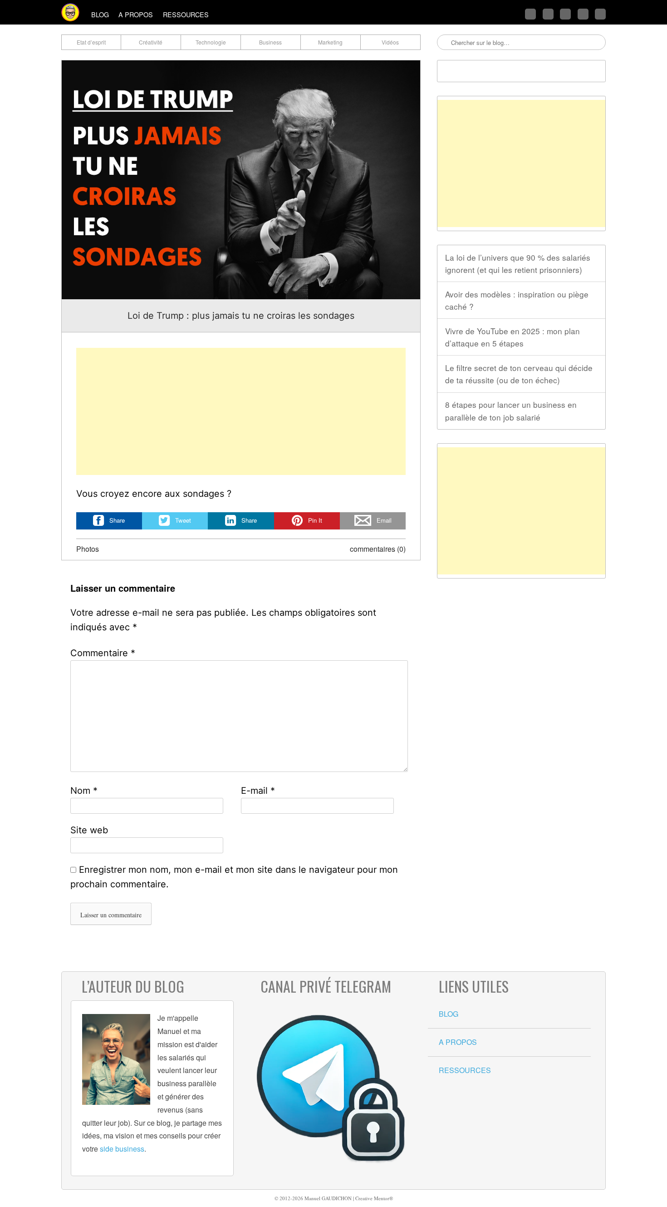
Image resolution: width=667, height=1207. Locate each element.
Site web (89, 830)
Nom (84, 790)
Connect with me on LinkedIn (565, 14)
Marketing (330, 42)
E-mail (258, 790)
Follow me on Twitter (530, 14)
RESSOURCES (186, 14)
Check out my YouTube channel (600, 14)
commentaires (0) (378, 549)
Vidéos (390, 42)
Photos (87, 549)
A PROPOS (135, 14)
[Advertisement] (241, 411)
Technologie (211, 42)
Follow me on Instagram (583, 14)
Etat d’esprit (91, 42)
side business (122, 1148)
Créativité (150, 42)
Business (270, 42)
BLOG (100, 14)
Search (445, 43)
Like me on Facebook (548, 14)
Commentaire (102, 653)
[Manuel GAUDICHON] (70, 12)
